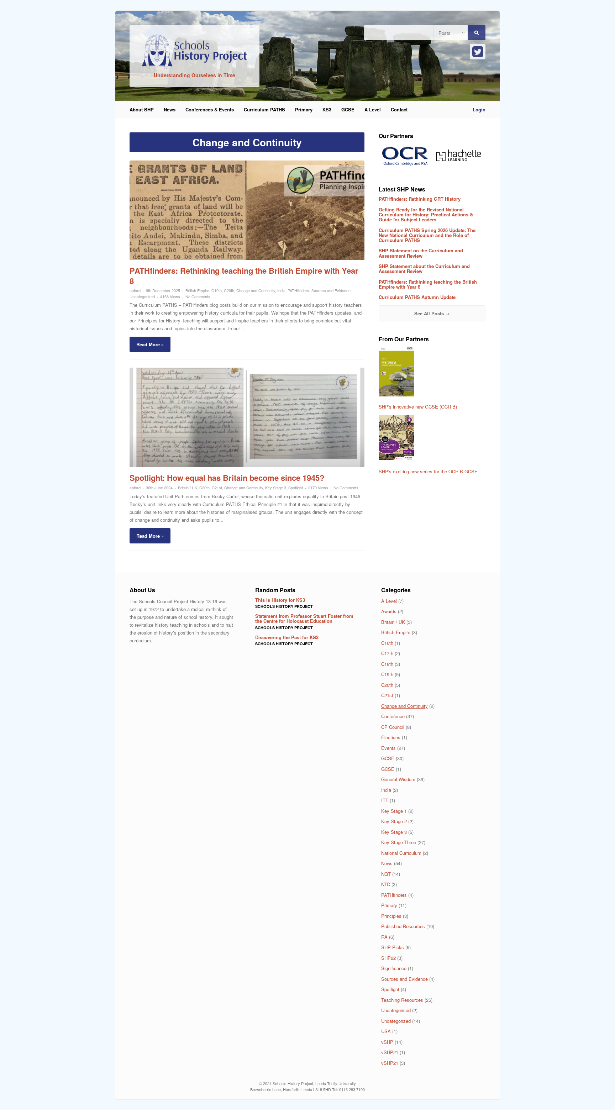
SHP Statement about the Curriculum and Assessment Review (424, 268)
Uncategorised (142, 296)
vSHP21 (389, 1052)
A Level (372, 109)
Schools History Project (284, 606)
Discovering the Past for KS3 (287, 637)
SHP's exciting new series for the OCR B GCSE (428, 471)
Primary (303, 109)
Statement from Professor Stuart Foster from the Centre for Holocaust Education (304, 618)
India (281, 290)
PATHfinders (298, 290)
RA (384, 936)
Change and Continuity (255, 290)
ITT (384, 800)
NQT (386, 873)
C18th (387, 664)
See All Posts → (432, 313)
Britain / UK (187, 487)
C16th (387, 643)
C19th (216, 290)
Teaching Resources (402, 999)
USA (386, 1031)
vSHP (387, 1041)
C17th (387, 653)
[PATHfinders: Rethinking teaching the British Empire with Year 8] (247, 258)
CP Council (392, 727)
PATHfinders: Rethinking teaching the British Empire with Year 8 (244, 275)
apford (135, 290)
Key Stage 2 (394, 821)
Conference (393, 716)
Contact (399, 109)
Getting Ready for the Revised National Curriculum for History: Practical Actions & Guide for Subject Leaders (426, 214)
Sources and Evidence (331, 290)
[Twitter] (477, 51)
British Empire (197, 290)
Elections (390, 737)
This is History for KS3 (280, 599)
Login (479, 109)
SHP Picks (392, 947)
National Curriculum (401, 852)
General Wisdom (398, 779)
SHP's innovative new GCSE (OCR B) (418, 406)
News (169, 109)
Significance (393, 968)
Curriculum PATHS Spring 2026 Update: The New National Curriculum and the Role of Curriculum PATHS (427, 235)
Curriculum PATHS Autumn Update (417, 297)
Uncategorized (396, 1020)
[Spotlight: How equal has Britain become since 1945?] (247, 465)
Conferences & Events (209, 109)
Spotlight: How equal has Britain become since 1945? (227, 477)
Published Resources (403, 926)
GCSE (347, 109)
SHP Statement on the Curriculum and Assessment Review (421, 253)
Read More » (150, 344)
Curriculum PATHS (264, 109)
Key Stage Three (398, 842)
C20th (229, 290)
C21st (217, 487)
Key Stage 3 (275, 487)
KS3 (326, 109)
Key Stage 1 (394, 810)
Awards (388, 611)
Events (388, 748)
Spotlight (295, 487)
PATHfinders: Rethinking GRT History (420, 198)
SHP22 (388, 957)
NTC (385, 884)
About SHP (142, 109)
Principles (391, 915)
